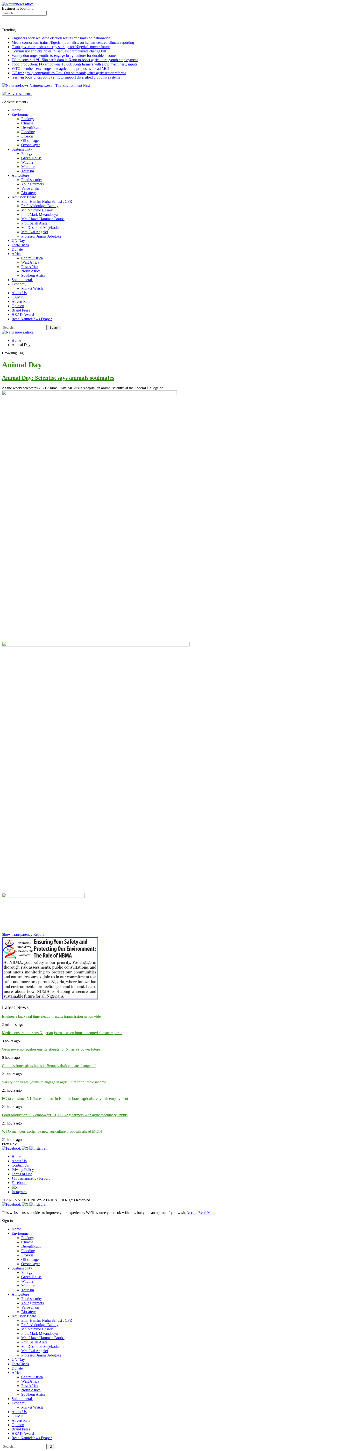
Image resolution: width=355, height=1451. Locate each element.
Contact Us (20, 1165)
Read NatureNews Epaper (32, 319)
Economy (19, 284)
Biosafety (28, 193)
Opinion (18, 306)
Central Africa (32, 258)
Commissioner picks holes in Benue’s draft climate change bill (59, 51)
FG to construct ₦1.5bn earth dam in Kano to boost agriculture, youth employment (75, 60)
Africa (16, 254)
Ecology (27, 119)
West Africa (30, 262)
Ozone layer (30, 145)
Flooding (28, 132)
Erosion (27, 136)
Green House (31, 158)
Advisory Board (24, 197)
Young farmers (32, 184)
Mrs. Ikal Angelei (34, 232)
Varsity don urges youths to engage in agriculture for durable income (64, 55)
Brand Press (21, 310)
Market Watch (32, 288)
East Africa (29, 267)
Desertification (32, 127)
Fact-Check (20, 245)
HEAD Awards (23, 314)
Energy (26, 154)
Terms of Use (22, 1174)
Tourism (27, 171)
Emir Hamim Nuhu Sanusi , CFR (46, 201)
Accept (191, 1213)
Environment (21, 114)
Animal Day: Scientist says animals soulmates (58, 378)
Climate (27, 123)
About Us (19, 293)
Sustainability (22, 149)
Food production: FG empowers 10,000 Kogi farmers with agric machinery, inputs (74, 64)
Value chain (30, 188)
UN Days (19, 241)
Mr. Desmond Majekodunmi (42, 227)
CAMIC (18, 297)
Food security (31, 180)
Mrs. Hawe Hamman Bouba (42, 219)
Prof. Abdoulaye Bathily (39, 206)
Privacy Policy (23, 1170)
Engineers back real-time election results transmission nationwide (61, 38)
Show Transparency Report (23, 934)
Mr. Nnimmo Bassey (37, 210)
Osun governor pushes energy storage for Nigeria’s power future (61, 47)
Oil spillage (30, 140)
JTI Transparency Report (31, 1178)
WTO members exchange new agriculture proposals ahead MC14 (62, 68)
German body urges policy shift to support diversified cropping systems (66, 77)
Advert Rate (21, 301)
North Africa (31, 271)
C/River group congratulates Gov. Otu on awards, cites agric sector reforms (69, 73)
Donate (17, 249)
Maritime (28, 167)
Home (16, 110)
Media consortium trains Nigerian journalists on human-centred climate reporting (73, 42)
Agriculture (20, 175)
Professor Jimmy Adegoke (41, 236)
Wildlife (27, 162)
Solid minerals (22, 280)
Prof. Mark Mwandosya (39, 214)
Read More (206, 1213)
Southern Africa (33, 275)
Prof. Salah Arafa (34, 223)
